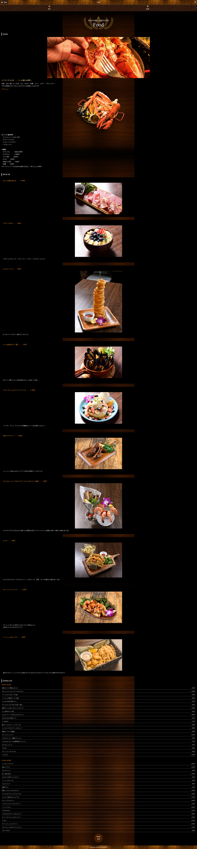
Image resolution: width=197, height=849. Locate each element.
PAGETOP (98, 838)
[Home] (195, 2)
